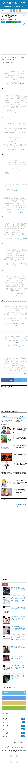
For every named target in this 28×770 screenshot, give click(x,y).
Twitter (3, 21)
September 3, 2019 (15, 347)
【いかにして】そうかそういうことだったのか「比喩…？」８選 (18, 667)
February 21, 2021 (20, 212)
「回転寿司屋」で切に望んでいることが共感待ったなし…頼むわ (18, 618)
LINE (13, 21)
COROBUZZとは (12, 742)
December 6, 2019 (22, 173)
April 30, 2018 (21, 149)
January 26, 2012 (22, 374)
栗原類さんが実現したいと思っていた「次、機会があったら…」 (18, 647)
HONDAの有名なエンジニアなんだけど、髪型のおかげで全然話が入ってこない (18, 628)
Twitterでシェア (20, 380)
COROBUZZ (14, 3)
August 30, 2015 (23, 239)
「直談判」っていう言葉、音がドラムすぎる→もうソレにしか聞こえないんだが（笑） (18, 638)
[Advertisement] (14, 39)
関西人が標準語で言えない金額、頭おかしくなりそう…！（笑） (18, 677)
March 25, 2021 (20, 84)
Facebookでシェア (7, 380)
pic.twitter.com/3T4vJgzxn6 (15, 170)
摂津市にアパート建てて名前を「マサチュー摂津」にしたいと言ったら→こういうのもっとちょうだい (18, 599)
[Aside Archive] (25, 24)
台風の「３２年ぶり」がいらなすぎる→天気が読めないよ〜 (18, 589)
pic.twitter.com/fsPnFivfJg (17, 209)
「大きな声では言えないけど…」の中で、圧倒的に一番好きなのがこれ (18, 657)
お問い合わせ (21, 742)
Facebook (8, 21)
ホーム (5, 742)
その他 (14, 19)
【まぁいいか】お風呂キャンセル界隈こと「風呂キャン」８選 (18, 608)
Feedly (5, 708)
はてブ (18, 21)
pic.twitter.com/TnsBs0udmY (19, 186)
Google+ (5, 703)
